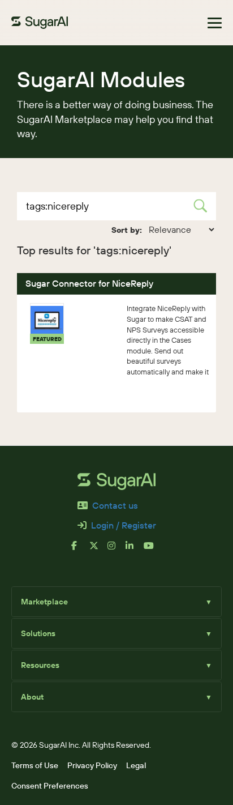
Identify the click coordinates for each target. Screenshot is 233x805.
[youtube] (153, 550)
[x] (98, 550)
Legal (136, 765)
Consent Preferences (49, 786)
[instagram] (116, 550)
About (116, 697)
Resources (116, 665)
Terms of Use (34, 765)
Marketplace (116, 602)
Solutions (116, 633)
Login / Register (123, 525)
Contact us (115, 505)
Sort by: (126, 230)
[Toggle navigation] (215, 23)
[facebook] (80, 550)
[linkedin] (135, 550)
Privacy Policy (92, 765)
